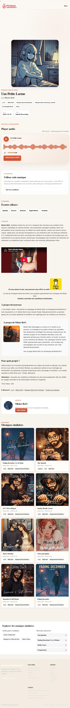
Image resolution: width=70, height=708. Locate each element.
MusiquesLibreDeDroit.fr (12, 665)
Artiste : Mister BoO (9, 635)
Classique (53, 668)
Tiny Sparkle (41, 463)
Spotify (5, 210)
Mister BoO (9, 98)
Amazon (23, 210)
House (52, 672)
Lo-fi (12, 390)
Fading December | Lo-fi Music (13, 463)
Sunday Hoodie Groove (45, 508)
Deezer (13, 210)
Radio (29, 675)
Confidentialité (59, 705)
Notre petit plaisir (43, 554)
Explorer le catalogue (9, 678)
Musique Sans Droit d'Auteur (34, 390)
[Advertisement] (35, 26)
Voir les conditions (12, 190)
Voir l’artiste (21, 410)
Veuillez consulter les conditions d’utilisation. (35, 298)
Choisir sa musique (33, 693)
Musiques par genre (33, 670)
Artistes (30, 672)
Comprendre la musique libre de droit (38, 690)
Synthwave (53, 677)
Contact (67, 705)
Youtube (45, 210)
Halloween (53, 680)
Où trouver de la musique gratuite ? (38, 695)
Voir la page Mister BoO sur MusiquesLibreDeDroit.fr (42, 351)
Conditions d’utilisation (48, 705)
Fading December (43, 599)
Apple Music (33, 210)
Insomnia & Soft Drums (11, 599)
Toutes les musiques (52, 390)
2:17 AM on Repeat (9, 508)
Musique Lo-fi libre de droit (11, 639)
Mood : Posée (26, 639)
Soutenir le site (33, 677)
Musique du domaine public (36, 697)
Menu (65, 6)
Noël (51, 682)
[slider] (35, 147)
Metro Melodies (8, 554)
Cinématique (53, 675)
